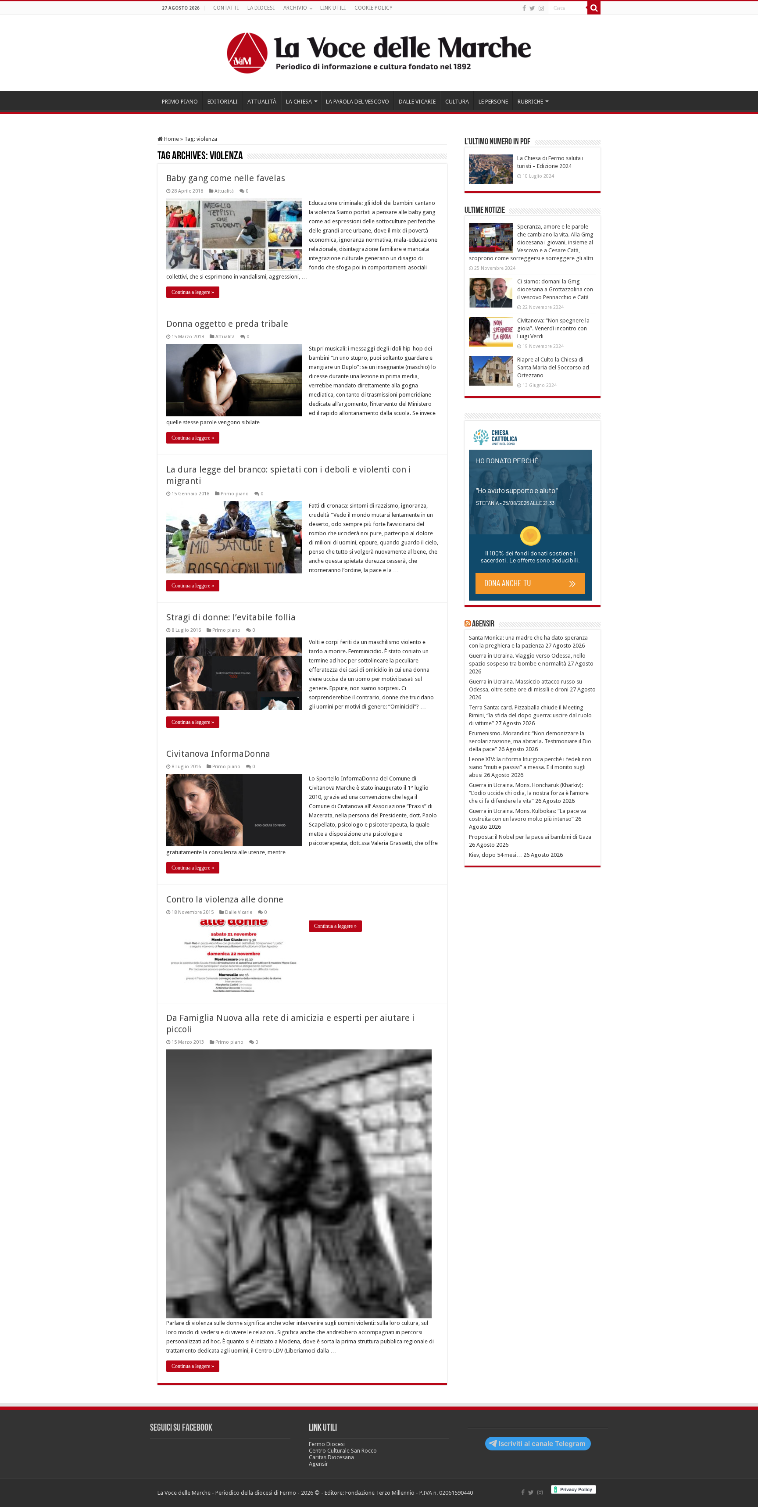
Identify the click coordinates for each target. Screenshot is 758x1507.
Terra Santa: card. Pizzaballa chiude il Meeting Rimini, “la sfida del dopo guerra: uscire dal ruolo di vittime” (530, 715)
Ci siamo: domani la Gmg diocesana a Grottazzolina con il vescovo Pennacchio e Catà (555, 289)
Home (171, 139)
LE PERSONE (493, 101)
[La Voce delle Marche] (379, 53)
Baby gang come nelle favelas (225, 178)
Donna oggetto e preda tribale (227, 324)
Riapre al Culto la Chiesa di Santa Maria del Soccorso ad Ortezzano (553, 367)
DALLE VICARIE (417, 101)
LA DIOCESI (261, 8)
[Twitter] (532, 8)
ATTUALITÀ (261, 101)
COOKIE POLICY (373, 8)
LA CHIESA (299, 101)
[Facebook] (524, 8)
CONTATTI (226, 8)
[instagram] (541, 8)
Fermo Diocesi (327, 1444)
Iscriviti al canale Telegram (542, 1443)
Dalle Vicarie (238, 912)
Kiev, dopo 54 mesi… (495, 855)
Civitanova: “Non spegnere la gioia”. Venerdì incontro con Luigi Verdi (553, 328)
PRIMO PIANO (180, 101)
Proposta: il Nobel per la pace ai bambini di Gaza (530, 837)
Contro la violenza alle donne (224, 899)
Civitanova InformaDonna (218, 753)
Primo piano (235, 494)
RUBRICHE (530, 101)
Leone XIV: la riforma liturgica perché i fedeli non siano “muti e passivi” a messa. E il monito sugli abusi (530, 767)
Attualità (224, 191)
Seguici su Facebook (181, 1428)
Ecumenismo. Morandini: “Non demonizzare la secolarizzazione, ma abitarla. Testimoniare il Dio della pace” (530, 741)
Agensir (483, 624)
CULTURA (457, 101)
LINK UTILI (333, 8)
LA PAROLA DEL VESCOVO (357, 101)
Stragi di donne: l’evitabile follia (231, 617)
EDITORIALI (222, 101)
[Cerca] (594, 7)
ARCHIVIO (295, 8)
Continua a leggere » (193, 292)
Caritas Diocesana (331, 1457)
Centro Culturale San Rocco (343, 1450)
